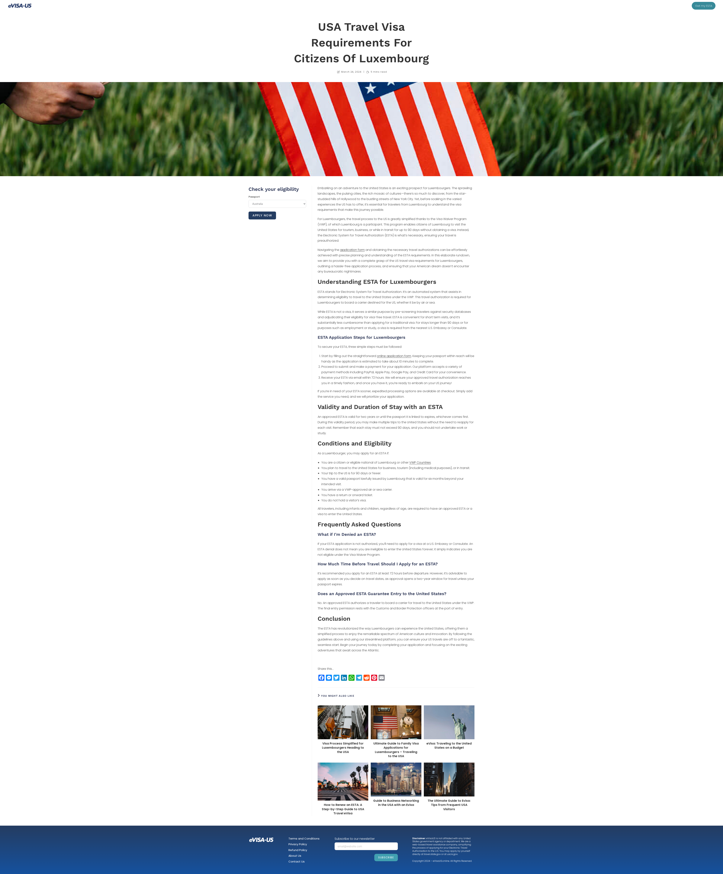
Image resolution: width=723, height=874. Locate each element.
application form (352, 250)
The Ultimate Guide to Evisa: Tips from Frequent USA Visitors (449, 805)
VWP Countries (420, 462)
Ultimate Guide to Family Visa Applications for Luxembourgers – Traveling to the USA (396, 750)
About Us (294, 856)
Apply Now (262, 215)
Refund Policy (297, 850)
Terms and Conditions (304, 839)
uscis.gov (452, 854)
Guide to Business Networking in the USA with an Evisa (396, 803)
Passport (254, 197)
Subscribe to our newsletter (355, 839)
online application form (394, 356)
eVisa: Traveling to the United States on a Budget (449, 746)
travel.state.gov (432, 854)
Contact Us (296, 861)
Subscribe (386, 857)
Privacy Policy (297, 844)
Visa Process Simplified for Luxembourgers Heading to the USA (343, 748)
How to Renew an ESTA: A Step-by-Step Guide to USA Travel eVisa (343, 809)
